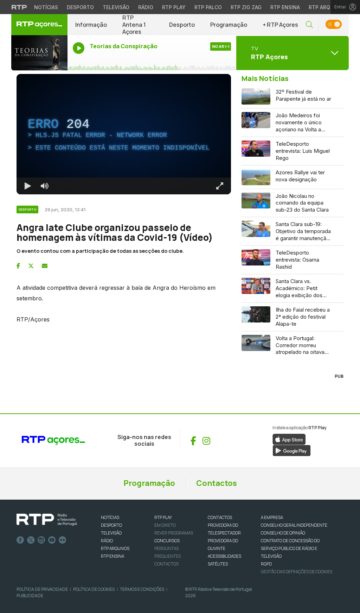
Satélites (218, 564)
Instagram (41, 540)
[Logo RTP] (47, 520)
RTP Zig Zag (246, 7)
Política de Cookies (94, 589)
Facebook (20, 540)
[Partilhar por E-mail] (44, 266)
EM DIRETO (165, 525)
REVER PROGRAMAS (173, 533)
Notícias (46, 7)
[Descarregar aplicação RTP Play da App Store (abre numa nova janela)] (289, 439)
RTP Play (174, 7)
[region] (124, 134)
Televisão (116, 7)
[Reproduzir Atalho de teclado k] (27, 185)
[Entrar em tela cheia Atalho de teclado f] (219, 185)
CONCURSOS (167, 541)
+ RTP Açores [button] (280, 25)
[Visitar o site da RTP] (19, 7)
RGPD (266, 564)
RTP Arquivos (327, 7)
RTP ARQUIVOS (115, 548)
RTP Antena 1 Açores (134, 24)
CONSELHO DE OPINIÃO (283, 533)
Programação (228, 25)
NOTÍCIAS (110, 517)
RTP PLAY (163, 517)
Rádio (145, 7)
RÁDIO (107, 541)
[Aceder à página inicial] (39, 24)
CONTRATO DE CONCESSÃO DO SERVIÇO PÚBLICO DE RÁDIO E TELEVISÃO (290, 548)
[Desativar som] (44, 185)
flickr (62, 540)
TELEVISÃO (111, 533)
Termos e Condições (142, 589)
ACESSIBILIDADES (224, 556)
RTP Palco (208, 7)
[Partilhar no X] (31, 266)
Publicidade (30, 596)
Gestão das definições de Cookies (296, 572)
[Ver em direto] (39, 52)
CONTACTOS (220, 517)
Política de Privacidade (42, 589)
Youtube (52, 540)
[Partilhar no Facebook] (18, 266)
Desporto (80, 7)
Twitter (31, 540)
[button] (309, 25)
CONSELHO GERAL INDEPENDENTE (294, 525)
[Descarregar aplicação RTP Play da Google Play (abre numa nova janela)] (291, 450)
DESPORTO (111, 525)
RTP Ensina (285, 7)
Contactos (216, 483)
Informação (91, 25)
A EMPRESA (272, 517)
